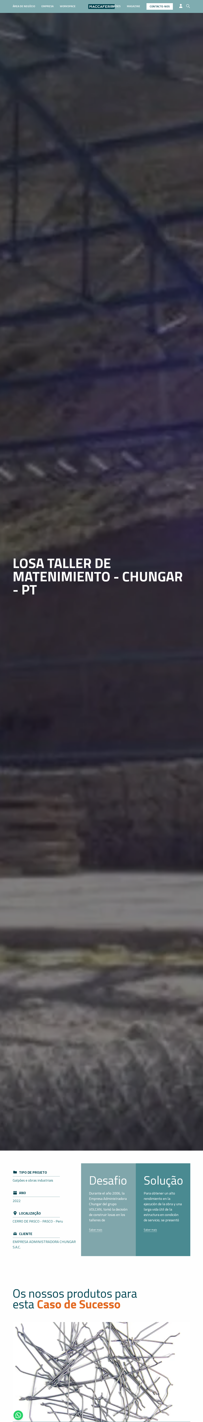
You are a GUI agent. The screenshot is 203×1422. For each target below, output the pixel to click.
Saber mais (95, 1229)
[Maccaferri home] (101, 6)
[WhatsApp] (18, 1415)
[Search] (188, 6)
